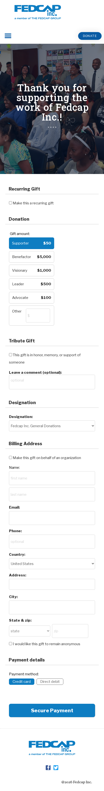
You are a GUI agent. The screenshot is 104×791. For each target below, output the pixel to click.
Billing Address (25, 443)
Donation (19, 219)
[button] (90, 36)
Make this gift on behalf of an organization (47, 458)
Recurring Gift (24, 188)
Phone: (15, 531)
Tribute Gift (22, 340)
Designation (22, 402)
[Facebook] (48, 767)
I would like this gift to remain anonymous (46, 644)
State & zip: (20, 620)
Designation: (21, 417)
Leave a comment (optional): (35, 372)
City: (13, 597)
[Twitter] (55, 767)
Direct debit (50, 681)
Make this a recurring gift (33, 203)
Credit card (22, 681)
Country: (17, 554)
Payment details (27, 659)
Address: (17, 575)
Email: (14, 507)
